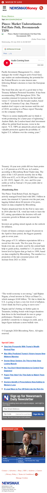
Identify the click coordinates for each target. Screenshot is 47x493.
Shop (20, 470)
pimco (8, 19)
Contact (4, 470)
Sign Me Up (38, 414)
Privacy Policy (11, 474)
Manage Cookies (22, 478)
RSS (25, 470)
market (13, 19)
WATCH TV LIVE (13, 2)
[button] (41, 8)
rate (20, 19)
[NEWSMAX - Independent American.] (23, 8)
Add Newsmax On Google (14, 49)
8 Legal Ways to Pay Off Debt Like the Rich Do (24, 389)
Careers (39, 470)
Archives (31, 470)
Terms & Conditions (26, 474)
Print (5, 53)
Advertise (12, 470)
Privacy (5, 417)
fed (17, 19)
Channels (13, 456)
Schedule (23, 456)
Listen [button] (4, 456)
